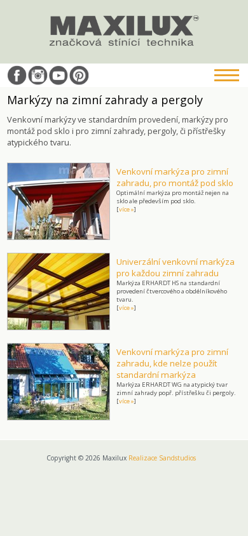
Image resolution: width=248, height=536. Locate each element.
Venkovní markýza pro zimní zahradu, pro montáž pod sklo (174, 177)
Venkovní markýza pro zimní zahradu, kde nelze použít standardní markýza (172, 363)
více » (126, 209)
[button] (228, 76)
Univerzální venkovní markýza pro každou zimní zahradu (175, 267)
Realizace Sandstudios (162, 457)
